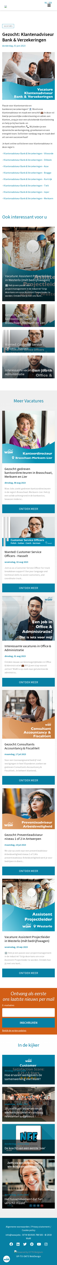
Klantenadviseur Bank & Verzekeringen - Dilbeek (28, 159)
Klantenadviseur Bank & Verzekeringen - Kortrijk (28, 179)
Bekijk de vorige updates (14, 1030)
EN (50, 2)
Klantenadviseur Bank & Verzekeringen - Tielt (26, 185)
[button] (28, 1023)
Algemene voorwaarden (18, 1226)
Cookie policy (28, 1230)
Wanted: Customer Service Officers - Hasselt (23, 346)
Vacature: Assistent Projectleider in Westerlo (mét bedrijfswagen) (28, 278)
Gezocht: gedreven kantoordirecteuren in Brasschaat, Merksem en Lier (25, 319)
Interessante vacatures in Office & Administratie (28, 372)
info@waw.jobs (13, 1234)
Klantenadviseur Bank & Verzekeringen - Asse (26, 166)
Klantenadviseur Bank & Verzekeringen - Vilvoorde (28, 153)
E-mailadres (8, 1005)
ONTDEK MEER (28, 509)
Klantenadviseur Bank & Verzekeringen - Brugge (27, 172)
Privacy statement (40, 1226)
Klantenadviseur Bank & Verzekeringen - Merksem (28, 198)
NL (46, 2)
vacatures (8, 26)
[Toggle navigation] (49, 5)
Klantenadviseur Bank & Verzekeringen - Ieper (26, 191)
